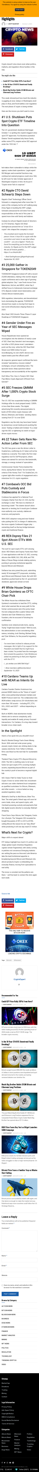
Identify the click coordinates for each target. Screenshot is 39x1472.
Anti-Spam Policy (8, 1410)
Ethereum (17, 960)
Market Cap (6, 1383)
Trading (4, 1390)
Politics (5, 1348)
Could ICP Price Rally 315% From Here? (17, 81)
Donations (5, 1387)
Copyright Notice (8, 1414)
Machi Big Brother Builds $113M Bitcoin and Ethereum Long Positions (18, 91)
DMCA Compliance (8, 1417)
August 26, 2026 (18, 1004)
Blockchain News (9, 1314)
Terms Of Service (8, 1424)
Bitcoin (9, 960)
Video (4, 1364)
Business (5, 1319)
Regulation (6, 1352)
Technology (7, 1356)
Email (4, 1266)
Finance (5, 1331)
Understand (20, 9)
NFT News (5, 1344)
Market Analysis (8, 1335)
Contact (4, 1397)
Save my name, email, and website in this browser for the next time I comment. (18, 1286)
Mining (4, 1339)
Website (4, 1275)
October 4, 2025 (27, 24)
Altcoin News (7, 1306)
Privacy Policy (7, 1407)
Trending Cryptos (9, 1360)
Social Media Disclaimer (10, 1420)
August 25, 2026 (18, 1047)
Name (4, 1256)
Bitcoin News (7, 1310)
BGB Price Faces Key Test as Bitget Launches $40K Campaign (19, 1128)
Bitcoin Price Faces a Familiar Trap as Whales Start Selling (19, 1171)
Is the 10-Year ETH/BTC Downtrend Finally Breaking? (17, 85)
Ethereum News (8, 1327)
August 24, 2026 (18, 1176)
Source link (6, 894)
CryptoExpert (13, 24)
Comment (6, 1228)
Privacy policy (19, 14)
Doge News (6, 1323)
